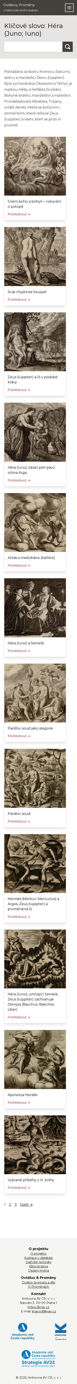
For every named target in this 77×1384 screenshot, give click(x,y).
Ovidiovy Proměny (20, 7)
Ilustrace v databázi (38, 1258)
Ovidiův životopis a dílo (38, 1282)
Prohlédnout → (19, 214)
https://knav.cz (38, 1307)
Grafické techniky (39, 1262)
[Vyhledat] (67, 47)
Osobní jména (38, 1271)
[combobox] (33, 47)
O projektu (38, 1254)
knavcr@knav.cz (44, 1311)
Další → (26, 1205)
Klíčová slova (38, 1266)
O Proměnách (38, 1287)
